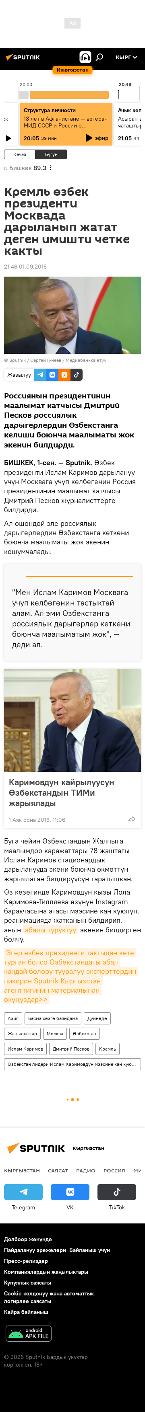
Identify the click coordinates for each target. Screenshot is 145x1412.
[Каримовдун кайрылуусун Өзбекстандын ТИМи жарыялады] (72, 720)
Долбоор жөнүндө (28, 1239)
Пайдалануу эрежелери (35, 1250)
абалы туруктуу (50, 929)
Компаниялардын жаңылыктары (46, 1271)
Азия (13, 1018)
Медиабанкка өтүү (86, 360)
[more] (132, 819)
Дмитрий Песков (71, 1049)
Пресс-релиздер (26, 1260)
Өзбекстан (84, 1033)
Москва (55, 1033)
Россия (114, 1170)
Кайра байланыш (26, 1312)
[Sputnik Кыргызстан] (24, 60)
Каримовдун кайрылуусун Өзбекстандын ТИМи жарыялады (61, 792)
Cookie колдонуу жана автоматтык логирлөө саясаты (49, 1297)
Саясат (58, 1170)
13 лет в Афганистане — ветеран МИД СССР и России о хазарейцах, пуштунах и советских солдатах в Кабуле (66, 129)
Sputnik (17, 360)
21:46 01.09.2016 (25, 266)
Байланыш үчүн (89, 1250)
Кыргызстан (22, 1170)
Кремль (107, 1049)
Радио (85, 1170)
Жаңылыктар (22, 1033)
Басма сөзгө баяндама (53, 1018)
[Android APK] (28, 1335)
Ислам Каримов (25, 1049)
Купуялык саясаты (27, 1282)
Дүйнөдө (97, 1018)
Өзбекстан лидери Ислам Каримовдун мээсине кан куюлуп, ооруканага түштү (74, 1064)
